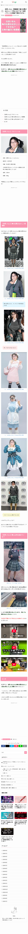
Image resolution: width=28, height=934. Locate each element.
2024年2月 (5, 880)
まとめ (5, 121)
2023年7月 (5, 901)
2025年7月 (5, 853)
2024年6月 (5, 868)
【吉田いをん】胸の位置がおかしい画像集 (14, 116)
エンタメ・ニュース (8, 15)
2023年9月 (5, 895)
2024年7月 (5, 865)
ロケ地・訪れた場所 (8, 778)
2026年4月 (5, 850)
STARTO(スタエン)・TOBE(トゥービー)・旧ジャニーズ (14, 762)
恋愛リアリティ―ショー (9, 781)
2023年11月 (5, 889)
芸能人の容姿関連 (8, 784)
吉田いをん (15, 739)
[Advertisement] (14, 90)
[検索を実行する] (25, 752)
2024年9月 (5, 859)
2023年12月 (5, 886)
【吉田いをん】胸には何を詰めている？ (14, 119)
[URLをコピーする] (25, 746)
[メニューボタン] (2, 2)
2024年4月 (5, 874)
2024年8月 (5, 862)
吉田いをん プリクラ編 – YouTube (14, 583)
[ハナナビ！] (14, 2)
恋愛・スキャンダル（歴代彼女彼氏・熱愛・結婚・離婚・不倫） (14, 770)
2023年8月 (5, 898)
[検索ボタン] (26, 2)
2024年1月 (5, 883)
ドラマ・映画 (7, 775)
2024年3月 (5, 877)
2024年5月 (5, 871)
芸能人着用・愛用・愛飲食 (10, 787)
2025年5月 (5, 856)
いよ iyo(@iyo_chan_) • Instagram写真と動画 (14, 268)
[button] (3, 746)
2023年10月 (5, 892)
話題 (5, 773)
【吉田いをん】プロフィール (11, 114)
